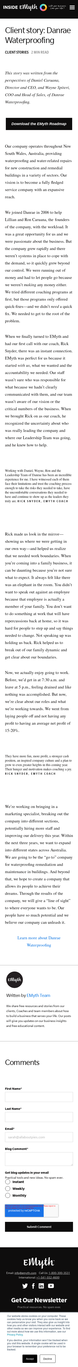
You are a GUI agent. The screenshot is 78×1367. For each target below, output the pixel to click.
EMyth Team (38, 995)
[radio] (39, 1181)
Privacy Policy (15, 1334)
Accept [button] (30, 1358)
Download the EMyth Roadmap (38, 124)
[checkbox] (39, 1188)
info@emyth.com (25, 1273)
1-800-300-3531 (59, 1273)
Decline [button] (47, 1358)
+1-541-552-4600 (47, 1277)
